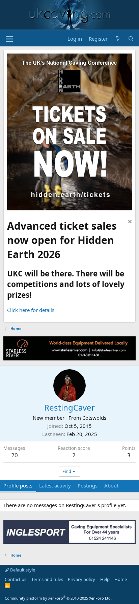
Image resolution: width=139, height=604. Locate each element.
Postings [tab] (88, 485)
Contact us (15, 579)
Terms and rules (47, 579)
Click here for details (30, 310)
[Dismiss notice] (129, 222)
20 (14, 455)
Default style (22, 570)
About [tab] (111, 485)
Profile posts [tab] (17, 485)
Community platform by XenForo (58, 598)
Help (105, 579)
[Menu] (9, 39)
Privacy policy (81, 579)
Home (120, 579)
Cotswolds (94, 417)
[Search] (131, 39)
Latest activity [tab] (55, 485)
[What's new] (117, 39)
